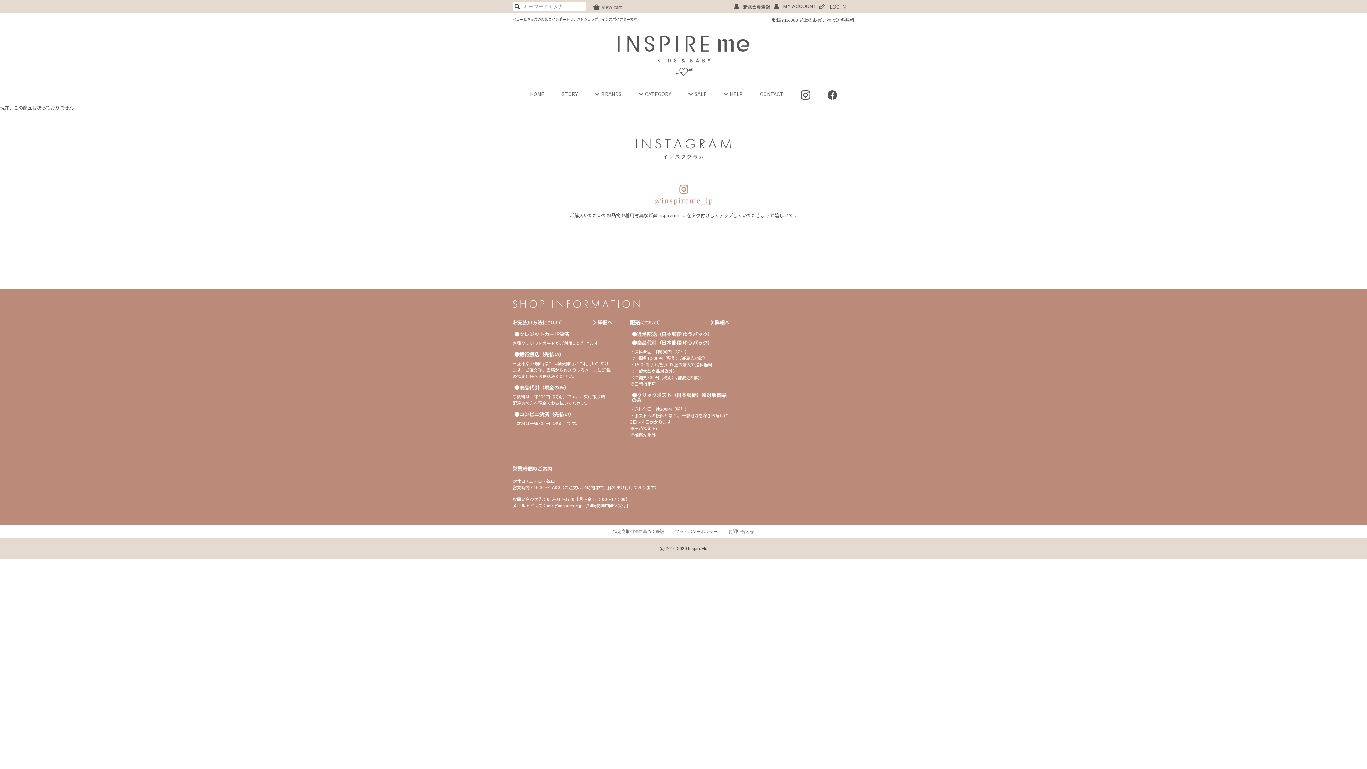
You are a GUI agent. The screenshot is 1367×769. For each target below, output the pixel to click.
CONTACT (772, 94)
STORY (570, 94)
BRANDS (611, 94)
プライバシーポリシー (696, 531)
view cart (612, 7)
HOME (537, 94)
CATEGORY (658, 94)
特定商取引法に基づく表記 (638, 531)
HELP (736, 94)
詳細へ (604, 322)
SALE (701, 94)
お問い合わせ (741, 531)
